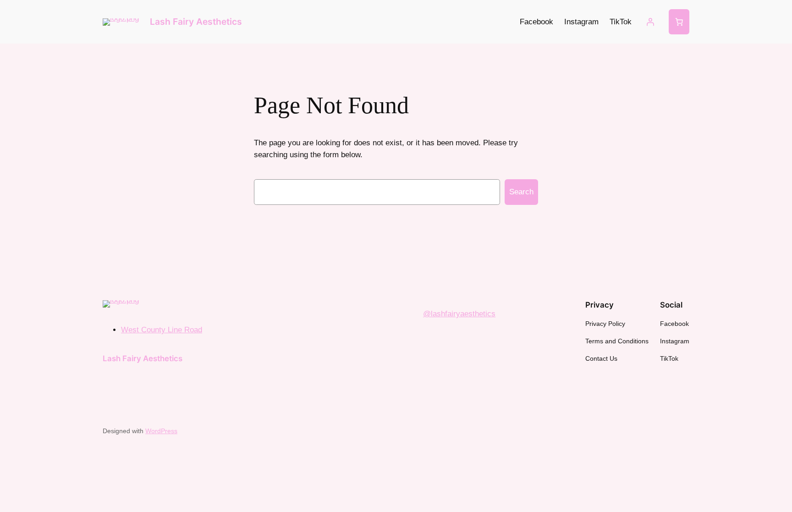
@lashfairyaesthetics (459, 313)
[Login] (650, 22)
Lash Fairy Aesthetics (196, 21)
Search (521, 191)
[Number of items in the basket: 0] (679, 21)
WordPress (161, 431)
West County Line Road (161, 329)
